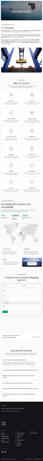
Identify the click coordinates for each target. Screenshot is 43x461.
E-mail (3, 295)
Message (4, 306)
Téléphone (4, 290)
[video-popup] (20, 233)
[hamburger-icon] (40, 6)
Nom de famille (24, 285)
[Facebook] (2, 452)
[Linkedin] (5, 452)
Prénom (4, 285)
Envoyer (5, 311)
